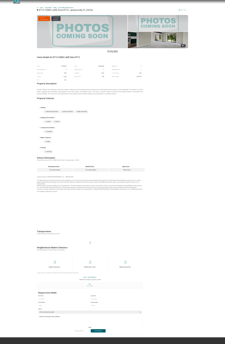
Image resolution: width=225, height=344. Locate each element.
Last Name (93, 295)
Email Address (41, 302)
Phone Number (94, 302)
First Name (40, 295)
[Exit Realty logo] (16, 2)
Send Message (98, 330)
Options (40, 309)
